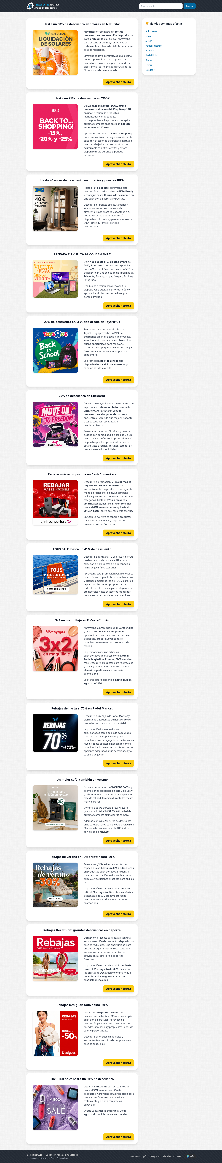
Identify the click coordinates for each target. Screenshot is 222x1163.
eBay (148, 36)
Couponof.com (63, 1158)
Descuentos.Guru (47, 1158)
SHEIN (149, 41)
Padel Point (151, 55)
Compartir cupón (138, 1156)
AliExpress (151, 31)
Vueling (149, 50)
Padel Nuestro (153, 45)
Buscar (189, 6)
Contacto (177, 1156)
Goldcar (149, 69)
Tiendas (167, 1156)
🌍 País (190, 1156)
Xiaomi (149, 60)
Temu (148, 65)
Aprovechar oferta (118, 82)
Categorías (155, 1156)
